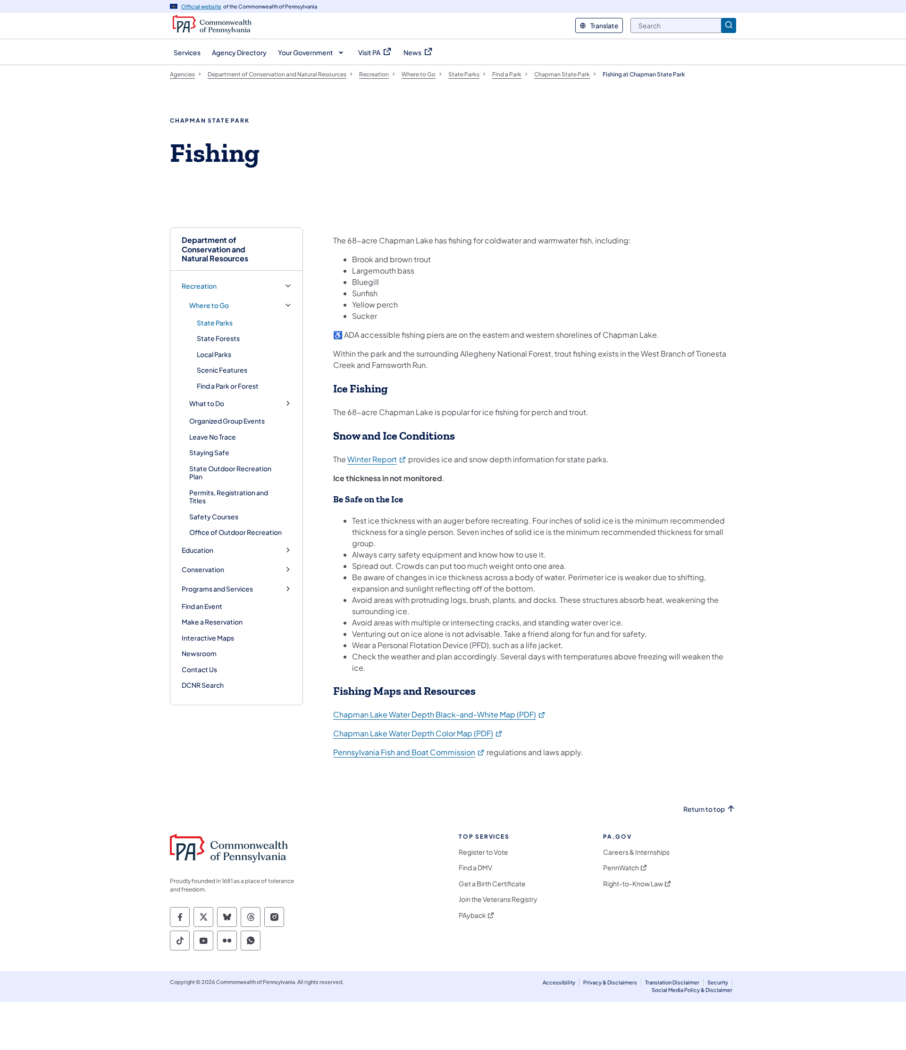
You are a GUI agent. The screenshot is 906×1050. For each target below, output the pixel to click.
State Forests (218, 338)
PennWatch (621, 868)
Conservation (203, 570)
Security (717, 982)
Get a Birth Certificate (492, 884)
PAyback (472, 915)
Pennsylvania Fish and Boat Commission (409, 752)
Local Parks (214, 354)
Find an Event (202, 606)
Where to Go (209, 305)
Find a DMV (475, 868)
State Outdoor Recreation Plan (230, 472)
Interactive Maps (208, 637)
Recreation (199, 286)
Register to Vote (483, 852)
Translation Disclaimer (672, 982)
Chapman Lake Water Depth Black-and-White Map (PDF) (439, 714)
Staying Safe (209, 452)
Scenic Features (222, 370)
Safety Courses (213, 516)
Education (197, 550)
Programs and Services (217, 589)
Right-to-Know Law (633, 884)
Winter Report (377, 459)
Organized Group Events (227, 421)
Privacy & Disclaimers (610, 982)
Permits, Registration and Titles (228, 496)
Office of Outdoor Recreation (235, 532)
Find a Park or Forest (228, 386)
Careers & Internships (636, 852)
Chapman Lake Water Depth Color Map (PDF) (418, 733)
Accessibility (559, 982)
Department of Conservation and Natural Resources (215, 249)
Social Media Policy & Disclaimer (692, 990)
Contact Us (199, 669)
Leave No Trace (212, 437)
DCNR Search (203, 685)
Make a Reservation (212, 621)
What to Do (206, 404)
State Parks (215, 322)
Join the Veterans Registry (498, 899)
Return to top (704, 809)
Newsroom (199, 653)
